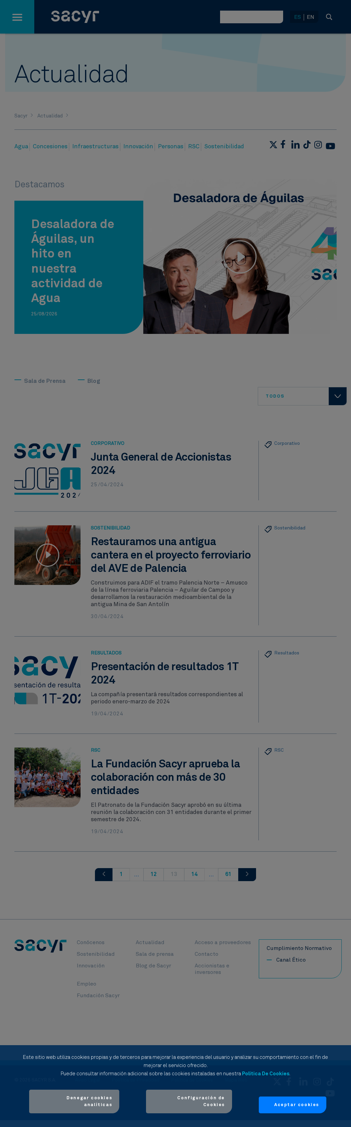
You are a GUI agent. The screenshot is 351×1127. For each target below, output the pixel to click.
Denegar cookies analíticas (89, 1101)
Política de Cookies (265, 1073)
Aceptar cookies (296, 1105)
